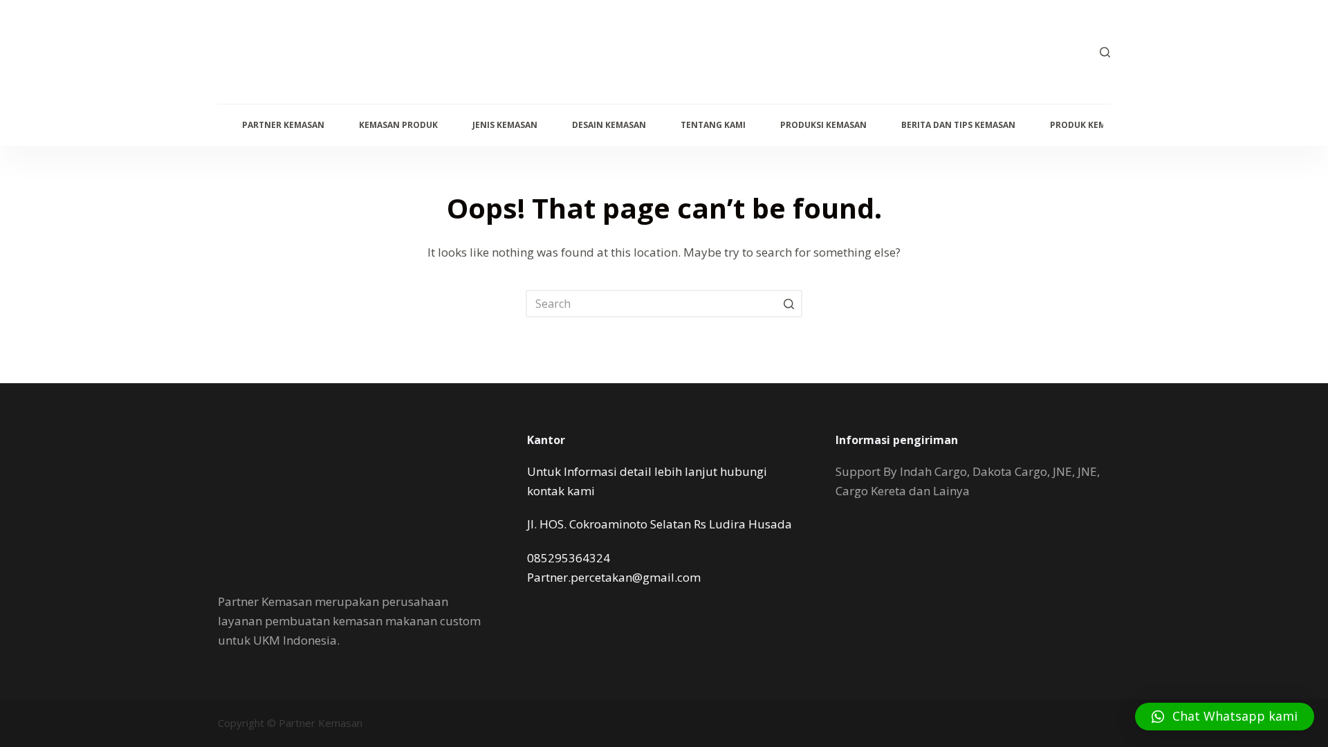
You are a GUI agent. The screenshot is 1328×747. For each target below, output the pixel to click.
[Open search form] (1105, 52)
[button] (1224, 716)
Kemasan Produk (398, 125)
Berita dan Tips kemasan (958, 125)
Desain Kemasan (609, 125)
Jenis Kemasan (504, 125)
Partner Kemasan (283, 125)
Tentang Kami (713, 125)
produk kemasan (1089, 125)
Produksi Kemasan (823, 125)
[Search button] (788, 303)
